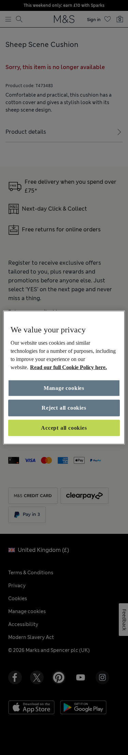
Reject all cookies (64, 408)
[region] (64, 377)
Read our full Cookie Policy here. (68, 367)
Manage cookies (64, 388)
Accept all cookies (64, 427)
